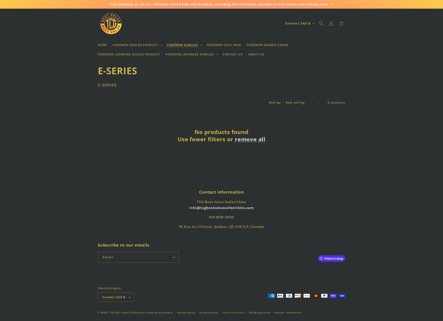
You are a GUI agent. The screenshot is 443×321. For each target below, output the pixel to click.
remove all (250, 139)
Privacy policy (209, 312)
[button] (137, 45)
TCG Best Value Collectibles (127, 312)
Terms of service (233, 312)
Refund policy (186, 312)
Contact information (288, 312)
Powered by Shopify (160, 312)
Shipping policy (259, 312)
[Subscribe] (174, 257)
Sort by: (275, 102)
